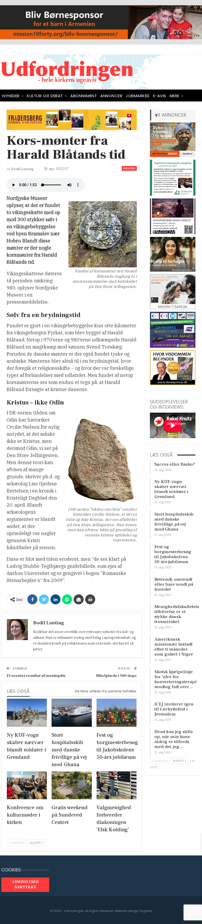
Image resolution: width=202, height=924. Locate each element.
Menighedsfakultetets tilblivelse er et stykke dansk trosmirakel (176, 614)
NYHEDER (11, 95)
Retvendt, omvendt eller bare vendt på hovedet (173, 584)
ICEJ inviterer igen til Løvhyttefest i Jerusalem (174, 709)
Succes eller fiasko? (174, 464)
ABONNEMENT (83, 95)
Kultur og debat (45, 95)
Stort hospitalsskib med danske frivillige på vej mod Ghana (174, 521)
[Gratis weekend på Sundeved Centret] (72, 785)
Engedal (146, 911)
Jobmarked (138, 95)
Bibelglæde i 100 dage (116, 675)
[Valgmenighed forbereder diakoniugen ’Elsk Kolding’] (117, 785)
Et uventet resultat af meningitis (36, 675)
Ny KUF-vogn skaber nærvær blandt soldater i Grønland (171, 489)
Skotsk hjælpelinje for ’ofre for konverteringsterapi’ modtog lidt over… (176, 679)
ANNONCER (111, 95)
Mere (174, 95)
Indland (129, 168)
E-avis (159, 95)
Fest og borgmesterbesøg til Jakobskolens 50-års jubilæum (172, 554)
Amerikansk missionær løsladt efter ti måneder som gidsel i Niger (173, 646)
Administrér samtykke (25, 885)
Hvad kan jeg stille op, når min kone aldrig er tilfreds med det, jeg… (173, 739)
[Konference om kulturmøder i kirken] (27, 785)
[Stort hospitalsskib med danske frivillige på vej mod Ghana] (72, 713)
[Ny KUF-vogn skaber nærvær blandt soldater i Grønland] (27, 713)
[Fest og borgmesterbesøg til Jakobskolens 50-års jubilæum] (117, 713)
